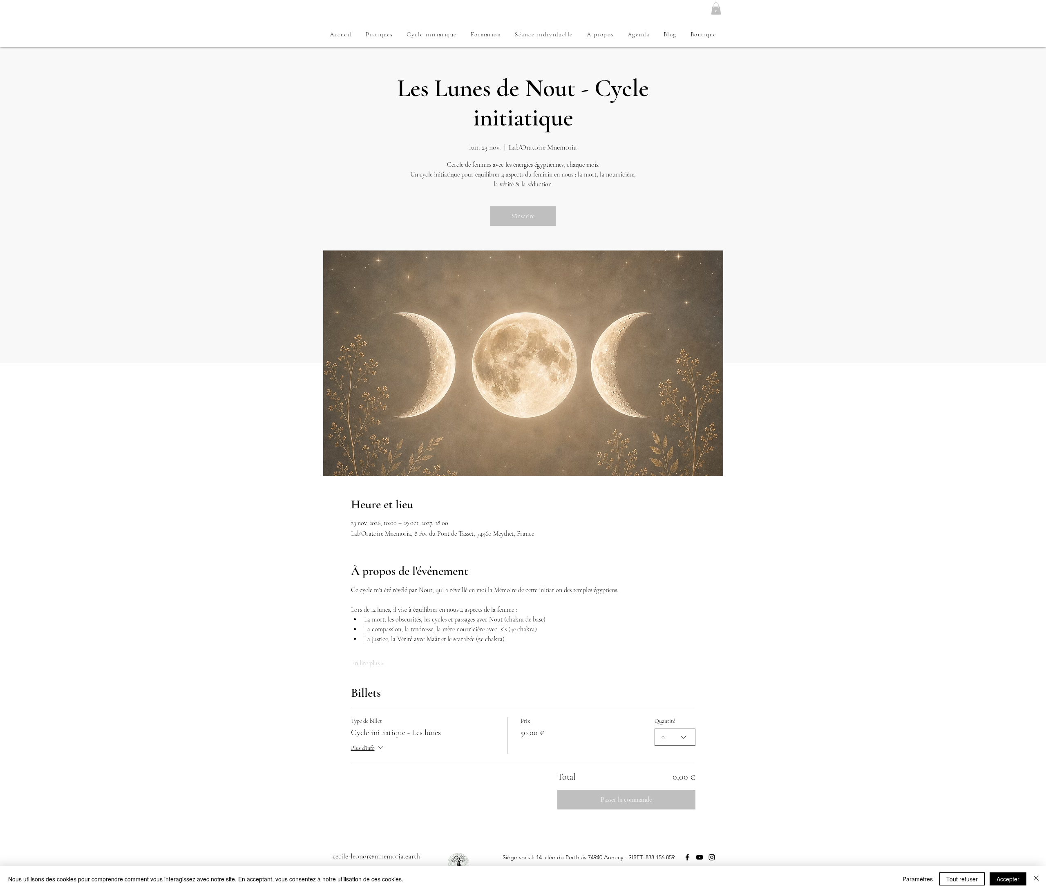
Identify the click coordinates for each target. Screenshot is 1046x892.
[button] (716, 8)
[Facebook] (687, 857)
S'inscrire (523, 216)
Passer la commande (626, 800)
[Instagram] (712, 857)
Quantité (665, 721)
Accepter (1008, 879)
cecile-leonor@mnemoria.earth (376, 856)
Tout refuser (962, 879)
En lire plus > (367, 663)
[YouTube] (699, 857)
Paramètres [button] (918, 879)
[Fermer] (1036, 878)
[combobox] (675, 737)
